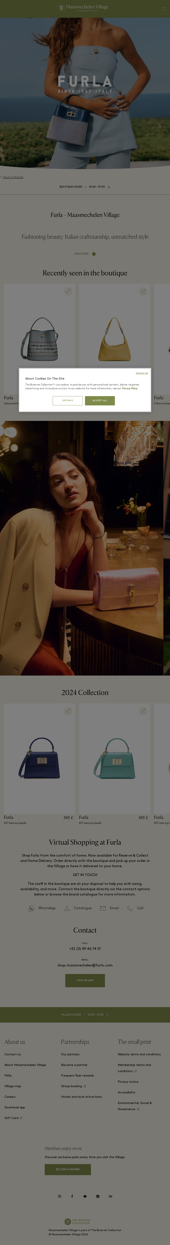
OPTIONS (67, 400)
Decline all (142, 373)
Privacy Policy (130, 388)
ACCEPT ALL (100, 400)
